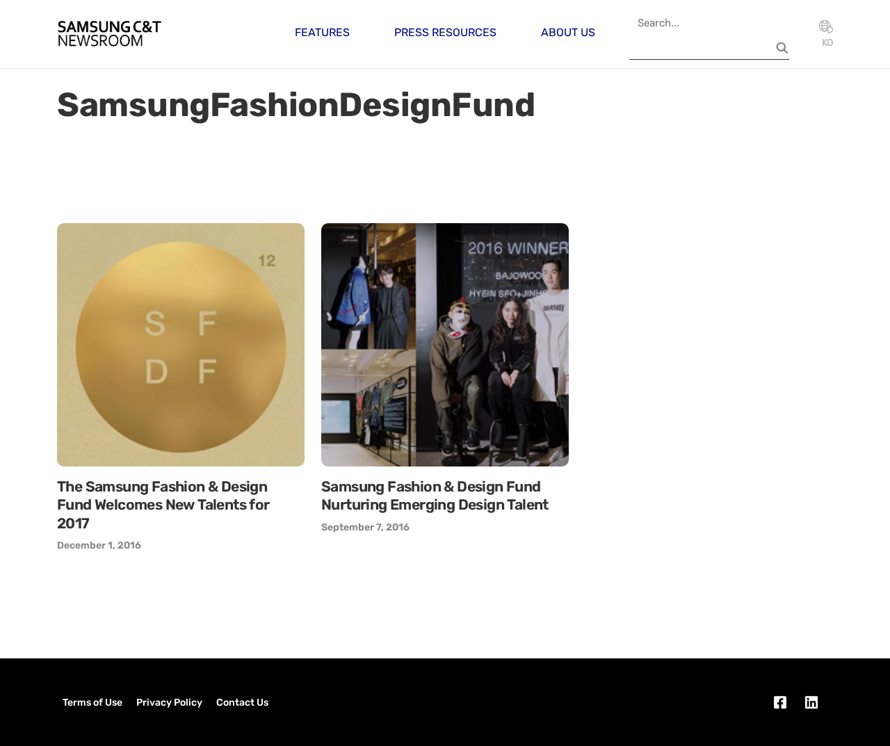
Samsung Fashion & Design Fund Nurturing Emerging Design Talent (435, 495)
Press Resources (445, 32)
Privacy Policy (169, 702)
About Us (568, 32)
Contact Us (242, 702)
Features (322, 32)
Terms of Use (92, 702)
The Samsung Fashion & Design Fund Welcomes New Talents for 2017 (163, 505)
